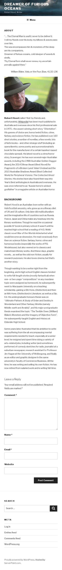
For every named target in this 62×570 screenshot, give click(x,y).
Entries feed (10, 532)
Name (8, 435)
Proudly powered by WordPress (19, 560)
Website (9, 464)
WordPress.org (12, 544)
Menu (32, 20)
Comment (10, 395)
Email (8, 449)
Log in (7, 526)
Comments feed (12, 538)
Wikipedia (23, 121)
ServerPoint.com (12, 563)
